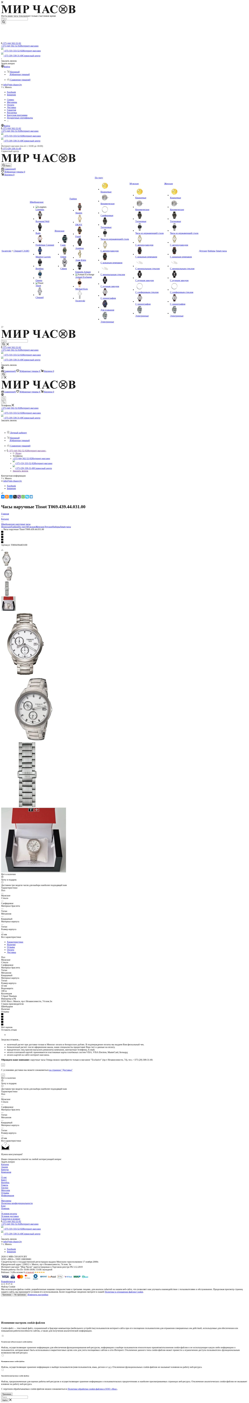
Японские (6, 527)
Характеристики (15, 942)
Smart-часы (65, 527)
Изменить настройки (38, 1294)
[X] (15, 496)
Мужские (31, 527)
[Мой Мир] (11, 496)
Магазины (6, 1200)
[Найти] (3, 22)
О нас (4, 1177)
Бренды (5, 1169)
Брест (4, 1180)
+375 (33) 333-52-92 (22, 51)
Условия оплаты (9, 1213)
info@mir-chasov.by (12, 84)
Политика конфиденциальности (17, 1203)
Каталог (5, 1164)
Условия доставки (10, 1216)
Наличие (11, 944)
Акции (4, 1167)
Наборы (56, 527)
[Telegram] (31, 496)
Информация (7, 1195)
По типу (22, 527)
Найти (4, 1400)
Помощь (5, 1208)
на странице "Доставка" (61, 1070)
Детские (48, 527)
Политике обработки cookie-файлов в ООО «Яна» (92, 1389)
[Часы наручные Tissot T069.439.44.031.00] (24, 675)
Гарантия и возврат (10, 1219)
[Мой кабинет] (2, 368)
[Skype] (27, 496)
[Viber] (19, 496)
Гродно (4, 1187)
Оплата (10, 949)
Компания (6, 1172)
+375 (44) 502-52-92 (11, 43)
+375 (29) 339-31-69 (21, 55)
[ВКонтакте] (3, 496)
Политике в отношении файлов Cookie (124, 1292)
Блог (3, 1206)
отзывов (29, 1272)
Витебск (5, 1182)
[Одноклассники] (7, 496)
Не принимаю (20, 1295)
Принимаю (6, 1295)
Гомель (4, 1185)
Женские (40, 527)
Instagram (11, 94)
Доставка (11, 952)
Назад (18, 453)
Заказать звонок (20, 471)
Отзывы (11, 947)
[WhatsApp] (23, 496)
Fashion (14, 527)
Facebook (11, 92)
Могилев (5, 1190)
